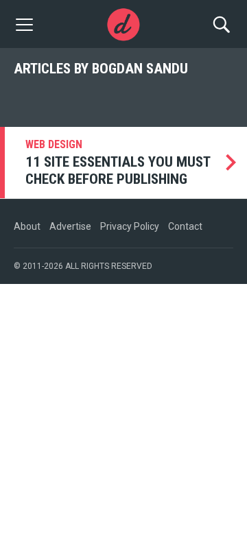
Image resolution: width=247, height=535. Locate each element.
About (27, 226)
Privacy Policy (129, 226)
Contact (185, 226)
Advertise (70, 226)
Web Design (53, 144)
